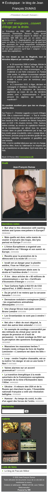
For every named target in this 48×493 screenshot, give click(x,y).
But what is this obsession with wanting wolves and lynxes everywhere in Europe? (23, 229)
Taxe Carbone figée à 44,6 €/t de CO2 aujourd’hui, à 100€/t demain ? (22, 287)
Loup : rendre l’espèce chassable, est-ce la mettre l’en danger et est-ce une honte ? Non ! (23, 361)
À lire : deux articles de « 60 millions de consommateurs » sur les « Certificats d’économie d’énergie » (23, 279)
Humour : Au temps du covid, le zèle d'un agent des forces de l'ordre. (21, 399)
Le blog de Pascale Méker (16, 471)
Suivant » (34, 15)
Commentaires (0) (26, 157)
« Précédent (15, 15)
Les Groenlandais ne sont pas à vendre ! (24, 316)
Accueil (25, 15)
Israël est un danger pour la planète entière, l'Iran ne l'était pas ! (21, 264)
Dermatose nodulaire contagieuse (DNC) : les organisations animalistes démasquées (23, 302)
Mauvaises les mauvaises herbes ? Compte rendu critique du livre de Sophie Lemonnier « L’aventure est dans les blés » (23, 349)
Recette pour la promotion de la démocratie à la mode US (19, 257)
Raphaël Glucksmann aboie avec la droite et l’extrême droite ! (21, 271)
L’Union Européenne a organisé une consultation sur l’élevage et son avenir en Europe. (23, 249)
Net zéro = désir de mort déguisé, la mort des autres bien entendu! (21, 323)
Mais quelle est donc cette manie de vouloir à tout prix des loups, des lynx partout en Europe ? (21, 240)
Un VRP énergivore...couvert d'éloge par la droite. (21, 25)
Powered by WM (24, 490)
